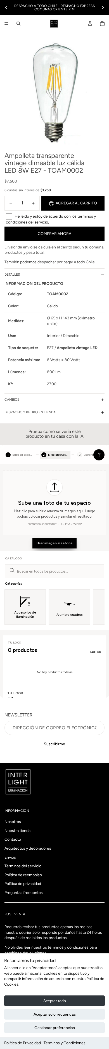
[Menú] (6, 23)
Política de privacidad (22, 884)
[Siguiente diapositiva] (103, 7)
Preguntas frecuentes (23, 892)
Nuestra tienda (17, 830)
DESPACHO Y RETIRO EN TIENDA (30, 412)
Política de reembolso (23, 875)
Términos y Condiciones (65, 1043)
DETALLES (12, 274)
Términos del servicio (22, 866)
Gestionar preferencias (54, 1027)
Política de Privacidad (22, 1043)
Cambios (11, 400)
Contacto (12, 839)
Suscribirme (54, 744)
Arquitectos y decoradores (27, 848)
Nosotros (12, 822)
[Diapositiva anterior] (6, 7)
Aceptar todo (54, 1001)
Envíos (10, 857)
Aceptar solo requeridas (55, 1014)
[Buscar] (18, 23)
